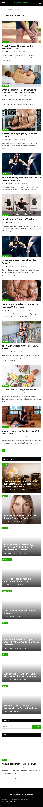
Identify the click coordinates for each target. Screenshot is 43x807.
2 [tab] (18, 778)
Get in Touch (15, 794)
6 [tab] (25, 778)
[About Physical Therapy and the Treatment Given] (21, 32)
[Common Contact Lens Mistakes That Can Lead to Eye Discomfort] (21, 668)
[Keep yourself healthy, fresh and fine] (21, 376)
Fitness (5, 42)
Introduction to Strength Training (18, 219)
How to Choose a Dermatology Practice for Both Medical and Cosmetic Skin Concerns (18, 547)
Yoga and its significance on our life (19, 764)
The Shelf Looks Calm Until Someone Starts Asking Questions (20, 706)
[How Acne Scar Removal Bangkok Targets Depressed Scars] (21, 509)
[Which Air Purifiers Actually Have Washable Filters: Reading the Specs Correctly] (21, 636)
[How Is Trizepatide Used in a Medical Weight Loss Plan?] (21, 572)
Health (5, 496)
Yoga (4, 759)
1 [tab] (16, 778)
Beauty (5, 464)
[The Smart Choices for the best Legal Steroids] (21, 332)
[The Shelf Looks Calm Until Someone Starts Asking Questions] (21, 699)
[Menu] (3, 3)
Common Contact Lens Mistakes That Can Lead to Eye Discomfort (20, 675)
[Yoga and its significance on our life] (21, 750)
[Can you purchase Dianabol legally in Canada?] (21, 246)
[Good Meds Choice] (21, 3)
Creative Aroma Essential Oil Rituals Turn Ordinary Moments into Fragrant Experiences (21, 484)
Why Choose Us (27, 794)
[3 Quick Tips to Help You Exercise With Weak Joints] (21, 417)
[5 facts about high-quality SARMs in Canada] (21, 120)
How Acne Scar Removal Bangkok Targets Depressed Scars (20, 516)
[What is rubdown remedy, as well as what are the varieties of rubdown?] (21, 76)
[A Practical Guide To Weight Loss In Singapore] (21, 604)
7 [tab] (27, 778)
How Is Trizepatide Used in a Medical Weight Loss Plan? (17, 580)
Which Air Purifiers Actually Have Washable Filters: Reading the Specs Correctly (21, 642)
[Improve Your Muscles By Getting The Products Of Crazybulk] (21, 290)
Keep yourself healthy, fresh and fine (20, 390)
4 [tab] (21, 778)
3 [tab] (20, 778)
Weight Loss (7, 559)
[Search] (40, 3)
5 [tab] (23, 778)
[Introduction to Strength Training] (21, 205)
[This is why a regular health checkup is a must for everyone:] (21, 164)
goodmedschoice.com (9, 801)
